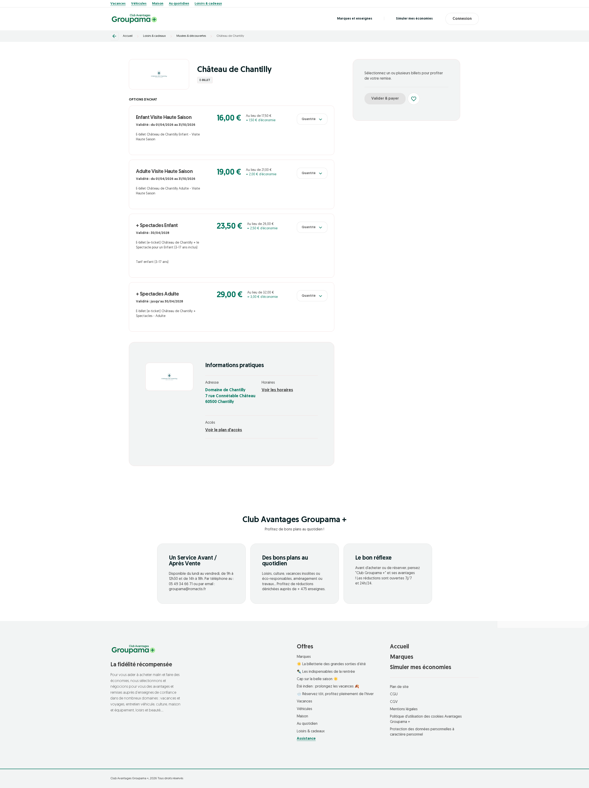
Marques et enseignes (354, 18)
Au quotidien (179, 4)
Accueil (128, 36)
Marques (304, 657)
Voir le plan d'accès (223, 430)
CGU (394, 694)
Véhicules (139, 4)
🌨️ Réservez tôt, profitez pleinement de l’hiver (335, 694)
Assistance (306, 739)
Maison (157, 4)
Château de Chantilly (230, 36)
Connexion (462, 19)
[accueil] (134, 19)
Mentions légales (404, 709)
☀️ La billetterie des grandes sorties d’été (331, 664)
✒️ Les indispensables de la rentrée (326, 672)
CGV (394, 702)
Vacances (118, 4)
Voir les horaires (277, 390)
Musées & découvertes (191, 36)
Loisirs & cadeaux (208, 4)
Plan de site (399, 687)
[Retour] (114, 36)
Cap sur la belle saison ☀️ (317, 679)
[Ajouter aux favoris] (413, 98)
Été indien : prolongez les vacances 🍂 (328, 686)
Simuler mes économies (414, 18)
